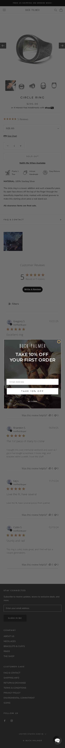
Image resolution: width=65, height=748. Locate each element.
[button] (57, 740)
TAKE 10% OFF (32, 391)
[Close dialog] (59, 341)
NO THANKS (32, 401)
